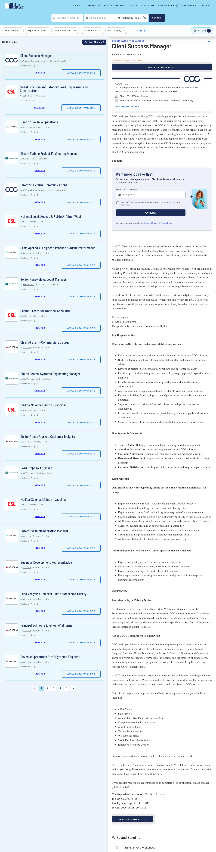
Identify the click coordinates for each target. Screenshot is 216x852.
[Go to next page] (73, 688)
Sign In (206, 5)
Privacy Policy (167, 223)
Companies (93, 5)
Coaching (147, 5)
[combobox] (70, 18)
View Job (40, 73)
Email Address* (126, 189)
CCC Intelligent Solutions (35, 61)
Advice (133, 5)
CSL (24, 96)
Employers (189, 5)
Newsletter (166, 5)
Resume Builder (114, 5)
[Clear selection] (145, 17)
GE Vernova (28, 159)
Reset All (140, 30)
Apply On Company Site (81, 73)
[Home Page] (14, 6)
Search (156, 18)
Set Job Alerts (92, 42)
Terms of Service (151, 223)
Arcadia (27, 127)
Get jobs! (150, 212)
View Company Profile (127, 106)
